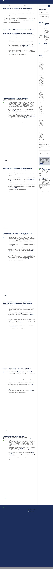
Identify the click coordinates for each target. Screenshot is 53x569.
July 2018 (40, 91)
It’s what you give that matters (44, 153)
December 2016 (41, 110)
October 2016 (41, 112)
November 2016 (41, 111)
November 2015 (41, 124)
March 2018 (41, 94)
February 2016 (41, 121)
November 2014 (41, 137)
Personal (22, 99)
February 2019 (41, 83)
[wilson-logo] (7, 2)
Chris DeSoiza (41, 146)
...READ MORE (47, 41)
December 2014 (41, 136)
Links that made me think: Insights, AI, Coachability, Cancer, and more (13, 436)
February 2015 (41, 134)
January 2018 (41, 96)
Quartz (13, 245)
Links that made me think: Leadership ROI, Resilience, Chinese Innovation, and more (15, 98)
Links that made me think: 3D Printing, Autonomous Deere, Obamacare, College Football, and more (17, 233)
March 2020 (41, 77)
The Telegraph (32, 390)
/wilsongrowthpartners (32, 509)
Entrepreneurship (41, 12)
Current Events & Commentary (15, 99)
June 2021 (40, 70)
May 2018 (40, 93)
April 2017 (40, 106)
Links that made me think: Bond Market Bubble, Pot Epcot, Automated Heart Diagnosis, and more (17, 301)
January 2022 (41, 69)
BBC (14, 110)
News (20, 99)
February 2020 (41, 78)
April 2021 (40, 71)
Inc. (10, 320)
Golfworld (31, 20)
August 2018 (41, 90)
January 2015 (41, 135)
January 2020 (41, 79)
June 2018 (40, 92)
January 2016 (41, 122)
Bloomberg (20, 313)
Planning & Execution (47, 16)
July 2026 (40, 56)
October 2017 (41, 99)
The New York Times (12, 386)
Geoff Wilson (25, 99)
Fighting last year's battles (46, 35)
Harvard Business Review (31, 46)
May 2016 (40, 118)
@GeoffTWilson (31, 511)
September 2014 (41, 139)
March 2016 (41, 120)
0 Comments (9, 99)
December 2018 (41, 85)
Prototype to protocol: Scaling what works (46, 24)
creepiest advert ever (21, 181)
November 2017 (41, 98)
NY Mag (22, 185)
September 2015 (41, 126)
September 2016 (41, 113)
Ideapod (10, 253)
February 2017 (41, 108)
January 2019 (41, 84)
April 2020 (40, 76)
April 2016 (40, 119)
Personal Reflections (42, 16)
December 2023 (41, 63)
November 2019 (41, 80)
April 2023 (40, 67)
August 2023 (41, 65)
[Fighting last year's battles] (41, 37)
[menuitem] (35, 2)
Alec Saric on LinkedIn (25, 45)
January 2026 (41, 57)
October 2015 (41, 125)
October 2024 (41, 62)
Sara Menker (15, 187)
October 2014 (41, 138)
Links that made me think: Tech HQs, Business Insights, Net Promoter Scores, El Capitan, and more (17, 368)
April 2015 (40, 132)
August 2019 (41, 81)
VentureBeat (28, 449)
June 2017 (40, 104)
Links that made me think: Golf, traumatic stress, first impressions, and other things (15, 5)
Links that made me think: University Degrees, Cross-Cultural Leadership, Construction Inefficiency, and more (18, 30)
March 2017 (41, 107)
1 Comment (8, 302)
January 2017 (41, 109)
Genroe (32, 384)
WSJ (23, 182)
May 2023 (40, 66)
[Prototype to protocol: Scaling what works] (41, 25)
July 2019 (40, 82)
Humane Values (45, 12)
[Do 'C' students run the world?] (41, 45)
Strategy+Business (31, 255)
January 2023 (41, 68)
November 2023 (41, 64)
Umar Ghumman (21, 448)
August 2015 (41, 127)
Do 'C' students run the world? (46, 44)
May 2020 (40, 75)
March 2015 (41, 133)
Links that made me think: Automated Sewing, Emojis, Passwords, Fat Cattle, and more (16, 165)
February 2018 (41, 95)
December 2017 (41, 97)
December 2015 (41, 123)
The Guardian (16, 380)
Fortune (19, 112)
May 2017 (40, 105)
